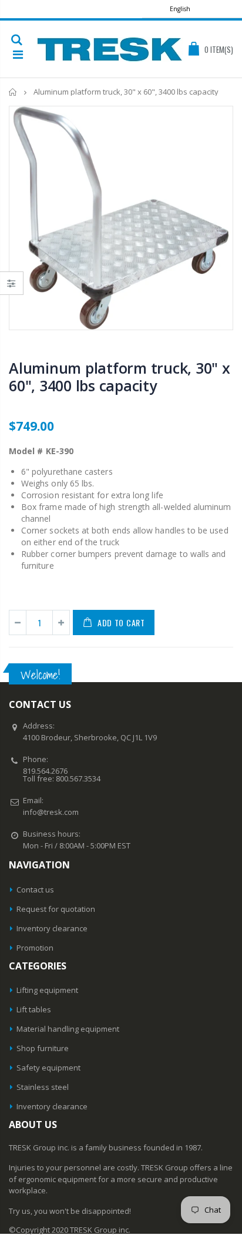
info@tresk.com (51, 812)
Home (13, 92)
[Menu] (18, 54)
